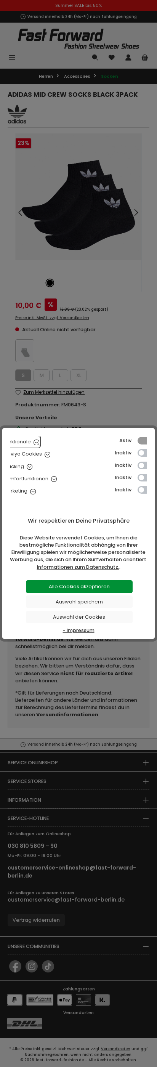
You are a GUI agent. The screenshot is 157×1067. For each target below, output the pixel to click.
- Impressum (79, 630)
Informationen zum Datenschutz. (78, 567)
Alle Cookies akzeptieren (79, 586)
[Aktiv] (146, 440)
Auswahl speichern (79, 601)
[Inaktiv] (146, 453)
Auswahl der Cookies (79, 617)
